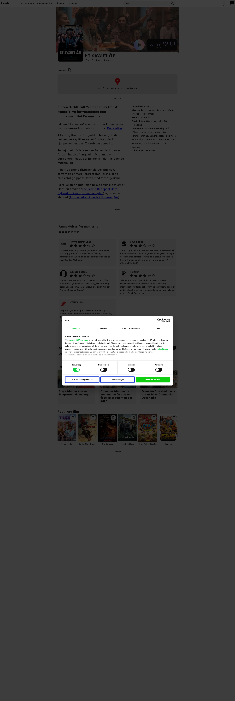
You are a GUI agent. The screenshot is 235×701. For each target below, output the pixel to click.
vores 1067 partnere (79, 340)
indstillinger (162, 349)
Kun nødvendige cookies (82, 379)
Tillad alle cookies (152, 379)
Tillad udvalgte (117, 379)
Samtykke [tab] (76, 328)
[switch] (103, 370)
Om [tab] (158, 328)
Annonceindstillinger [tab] (131, 328)
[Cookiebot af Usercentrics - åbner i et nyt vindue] (159, 320)
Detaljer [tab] (103, 328)
